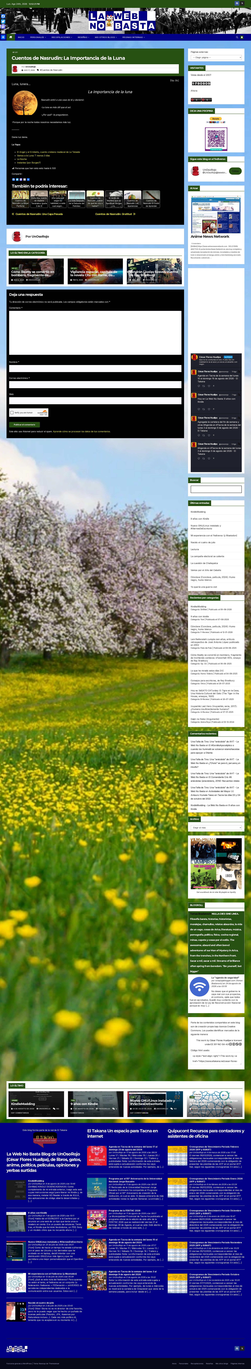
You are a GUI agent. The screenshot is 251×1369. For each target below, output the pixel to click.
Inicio (21, 37)
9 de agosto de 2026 (24, 1109)
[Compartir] (3, 37)
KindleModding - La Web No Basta (208, 805)
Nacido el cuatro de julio (203, 542)
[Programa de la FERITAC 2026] (97, 1219)
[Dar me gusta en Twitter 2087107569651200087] (210, 386)
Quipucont (178, 1130)
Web (11, 394)
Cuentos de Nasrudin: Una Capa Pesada (39, 214)
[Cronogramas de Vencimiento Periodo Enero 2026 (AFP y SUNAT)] (177, 1187)
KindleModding (198, 511)
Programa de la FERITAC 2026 (124, 1210)
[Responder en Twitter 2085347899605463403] (199, 435)
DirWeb (204, 609)
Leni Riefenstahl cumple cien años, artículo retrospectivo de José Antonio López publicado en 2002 (215, 642)
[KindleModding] (16, 1189)
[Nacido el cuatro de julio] (16, 1311)
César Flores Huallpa (207, 371)
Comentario (15, 308)
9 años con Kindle (200, 518)
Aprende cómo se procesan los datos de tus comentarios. (81, 431)
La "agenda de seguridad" (225, 977)
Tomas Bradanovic (200, 913)
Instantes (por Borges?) (29, 162)
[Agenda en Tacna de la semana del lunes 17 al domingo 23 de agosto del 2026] (97, 1155)
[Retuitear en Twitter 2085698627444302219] (204, 409)
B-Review (205, 699)
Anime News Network (210, 236)
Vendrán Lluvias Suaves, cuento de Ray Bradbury (153, 273)
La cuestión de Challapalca (204, 563)
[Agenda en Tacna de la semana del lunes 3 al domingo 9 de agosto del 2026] (97, 1280)
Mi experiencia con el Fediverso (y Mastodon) (214, 535)
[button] (237, 37)
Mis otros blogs (105, 37)
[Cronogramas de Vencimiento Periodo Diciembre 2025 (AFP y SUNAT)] (177, 1219)
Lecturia (195, 549)
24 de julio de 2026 (142, 1109)
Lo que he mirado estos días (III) (207, 670)
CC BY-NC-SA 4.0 (220, 1044)
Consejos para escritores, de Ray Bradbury (213, 680)
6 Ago (234, 418)
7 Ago (234, 395)
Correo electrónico (19, 378)
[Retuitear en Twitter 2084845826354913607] (204, 458)
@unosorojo (224, 372)
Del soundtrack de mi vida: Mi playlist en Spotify (216, 892)
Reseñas (83, 37)
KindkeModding (198, 606)
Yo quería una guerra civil (204, 587)
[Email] (3, 32)
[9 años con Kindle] (16, 1221)
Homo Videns (207, 673)
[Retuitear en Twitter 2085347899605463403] (204, 435)
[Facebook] (3, 16)
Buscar (194, 480)
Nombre (14, 362)
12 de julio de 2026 (201, 1109)
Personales (37, 37)
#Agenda (207, 425)
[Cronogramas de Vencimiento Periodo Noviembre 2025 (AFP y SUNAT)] (177, 1251)
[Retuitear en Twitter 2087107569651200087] (204, 386)
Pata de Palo (206, 648)
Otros (203, 683)
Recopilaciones (61, 37)
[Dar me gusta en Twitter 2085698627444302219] (210, 409)
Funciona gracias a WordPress (19, 1363)
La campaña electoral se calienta (207, 556)
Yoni (202, 619)
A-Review (205, 712)
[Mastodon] (3, 26)
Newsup (42, 1363)
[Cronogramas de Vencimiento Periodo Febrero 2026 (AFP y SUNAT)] (177, 1155)
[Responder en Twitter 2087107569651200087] (199, 386)
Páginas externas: (199, 52)
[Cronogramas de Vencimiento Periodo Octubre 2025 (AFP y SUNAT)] (177, 1283)
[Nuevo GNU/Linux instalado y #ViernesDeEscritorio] (16, 1250)
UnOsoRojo (30, 67)
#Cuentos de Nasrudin (51, 70)
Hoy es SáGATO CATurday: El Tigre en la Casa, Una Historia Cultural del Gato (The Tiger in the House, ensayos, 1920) (215, 693)
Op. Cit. (15, 52)
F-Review (205, 632)
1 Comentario (196, 243)
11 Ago (234, 372)
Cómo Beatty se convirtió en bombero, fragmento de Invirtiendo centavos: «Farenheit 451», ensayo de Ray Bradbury (216, 658)
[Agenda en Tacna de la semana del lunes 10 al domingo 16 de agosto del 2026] (97, 1248)
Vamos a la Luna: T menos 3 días (33, 155)
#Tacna (220, 425)
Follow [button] (235, 171)
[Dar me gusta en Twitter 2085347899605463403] (210, 435)
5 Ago (234, 444)
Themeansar (54, 1363)
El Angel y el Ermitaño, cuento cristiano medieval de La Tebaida (48, 152)
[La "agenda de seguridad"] (199, 986)
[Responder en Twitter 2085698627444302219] (199, 409)
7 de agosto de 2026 (83, 1109)
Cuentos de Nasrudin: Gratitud (113, 214)
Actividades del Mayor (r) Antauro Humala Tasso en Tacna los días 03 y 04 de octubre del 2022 (215, 795)
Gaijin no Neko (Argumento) (205, 719)
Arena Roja (205, 722)
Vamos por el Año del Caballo (206, 570)
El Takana (96, 1130)
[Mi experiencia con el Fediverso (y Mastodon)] (16, 1282)
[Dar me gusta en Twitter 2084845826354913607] (210, 458)
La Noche (22, 159)
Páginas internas (133, 37)
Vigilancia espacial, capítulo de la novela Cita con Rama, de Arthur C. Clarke (93, 275)
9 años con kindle (200, 616)
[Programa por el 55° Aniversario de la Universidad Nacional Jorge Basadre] (97, 1187)
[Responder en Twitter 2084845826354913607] (199, 458)
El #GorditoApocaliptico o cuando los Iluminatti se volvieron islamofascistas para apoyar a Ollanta (215, 749)
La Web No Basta (23, 1154)
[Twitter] (3, 21)
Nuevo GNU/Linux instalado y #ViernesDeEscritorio (152, 1102)
